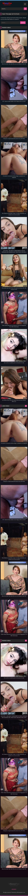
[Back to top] (23, 892)
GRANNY (14, 889)
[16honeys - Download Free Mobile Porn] (11, 3)
